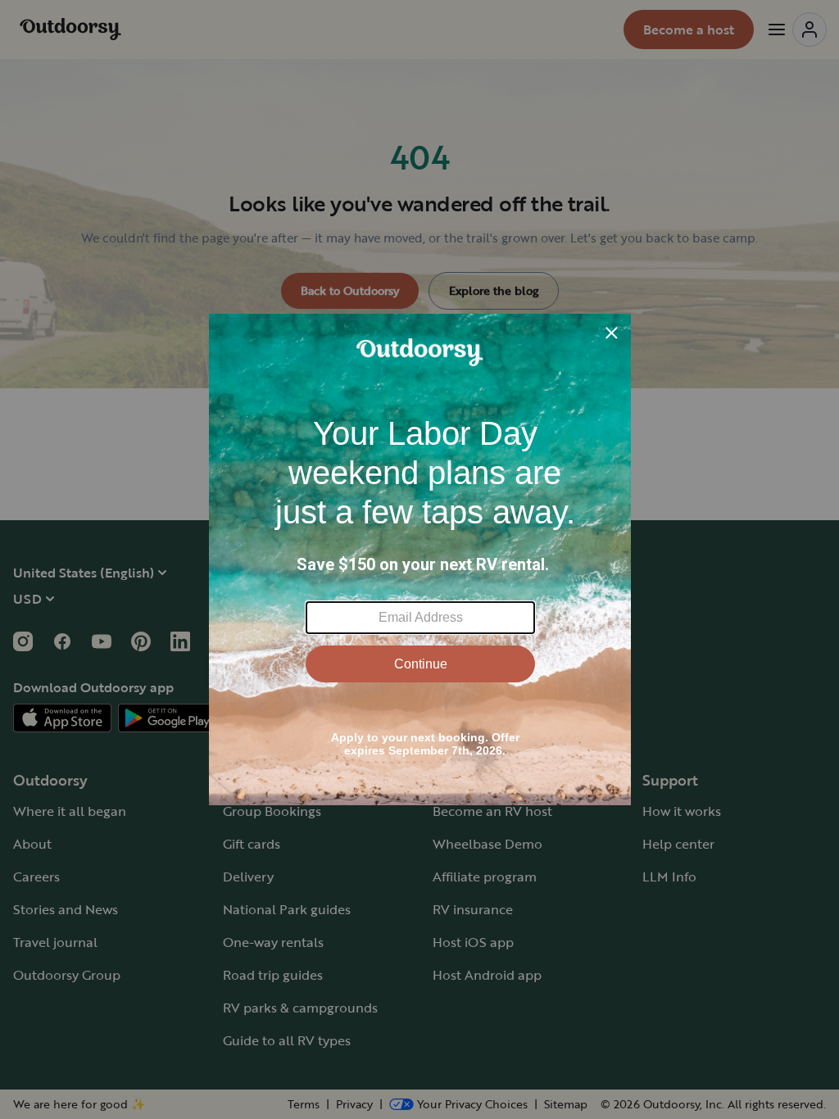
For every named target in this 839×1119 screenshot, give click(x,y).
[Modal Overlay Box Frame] (420, 559)
